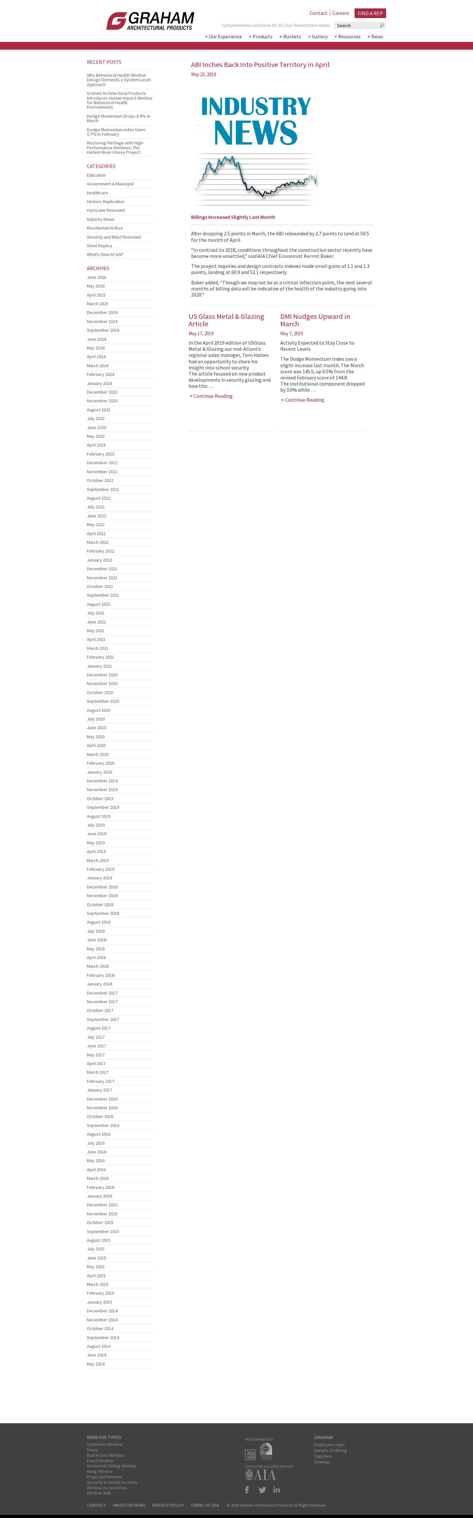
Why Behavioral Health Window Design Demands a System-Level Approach (119, 79)
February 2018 (100, 975)
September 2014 (103, 1337)
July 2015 (96, 1249)
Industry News (101, 219)
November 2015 (102, 1214)
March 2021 (97, 648)
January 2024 (99, 383)
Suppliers (323, 1456)
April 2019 (96, 851)
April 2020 (96, 745)
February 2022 (100, 551)
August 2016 (98, 1134)
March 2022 (97, 542)
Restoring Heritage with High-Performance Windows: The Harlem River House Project (115, 147)
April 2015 (96, 1275)
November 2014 (102, 1320)
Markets (292, 36)
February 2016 (100, 1187)
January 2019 (99, 878)
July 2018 (96, 931)
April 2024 (96, 356)
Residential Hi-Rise (105, 228)
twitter (262, 1490)
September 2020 (103, 701)
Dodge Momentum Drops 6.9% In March (118, 118)
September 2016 (103, 1125)
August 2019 (98, 816)
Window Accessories (107, 1488)
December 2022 (102, 462)
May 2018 (96, 949)
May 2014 (96, 1364)
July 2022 (96, 507)
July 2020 (96, 719)
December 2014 (102, 1311)
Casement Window (105, 1444)
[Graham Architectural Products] (140, 18)
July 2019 (96, 825)
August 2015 (98, 1240)
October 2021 (100, 586)
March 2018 (97, 966)
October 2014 (100, 1328)
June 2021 (96, 622)
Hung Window (100, 1471)
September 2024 (103, 330)
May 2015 (96, 1266)
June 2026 (96, 277)
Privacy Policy (168, 1505)
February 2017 (100, 1081)
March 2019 (97, 860)
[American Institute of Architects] (262, 1478)
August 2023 (98, 410)
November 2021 (102, 578)
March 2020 (97, 754)
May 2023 (96, 436)
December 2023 (102, 392)
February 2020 (100, 763)
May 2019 (96, 843)
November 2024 (102, 321)
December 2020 (102, 675)
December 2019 (102, 781)
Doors (92, 1450)
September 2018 (103, 913)
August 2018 (98, 922)
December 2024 (102, 312)
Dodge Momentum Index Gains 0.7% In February (116, 132)
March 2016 (97, 1178)
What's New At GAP (105, 254)
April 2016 (96, 1169)
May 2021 (96, 630)
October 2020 (100, 692)
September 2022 (103, 489)
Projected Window (104, 1477)
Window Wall (99, 1493)
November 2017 (102, 1001)
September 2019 (103, 807)
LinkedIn (275, 1490)
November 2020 (102, 683)
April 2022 (96, 533)
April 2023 (96, 445)
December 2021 (102, 569)
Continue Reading (213, 396)
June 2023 (96, 427)
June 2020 (96, 727)
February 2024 (100, 374)
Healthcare (97, 193)
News (377, 36)
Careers (340, 13)
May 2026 (96, 286)
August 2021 (98, 604)
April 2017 (96, 1063)
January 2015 (99, 1302)
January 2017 (99, 1090)
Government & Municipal (110, 184)
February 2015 (100, 1293)
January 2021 (99, 666)
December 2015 (102, 1205)
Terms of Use (204, 1505)
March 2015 (97, 1284)
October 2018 (100, 904)
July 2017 (96, 1037)
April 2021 (96, 639)
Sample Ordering (330, 1450)
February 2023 (100, 454)
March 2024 (97, 365)
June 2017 (96, 1046)
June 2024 (96, 339)
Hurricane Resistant (106, 210)
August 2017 (98, 1028)
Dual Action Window (105, 1455)
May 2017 (96, 1055)
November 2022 (102, 472)
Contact (319, 13)
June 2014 (96, 1355)
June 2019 (96, 834)
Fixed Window (100, 1461)
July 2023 (96, 418)
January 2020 (99, 772)
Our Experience (225, 36)
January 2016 (99, 1196)
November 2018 (102, 895)
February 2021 (100, 657)
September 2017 (103, 1019)
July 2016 (96, 1143)
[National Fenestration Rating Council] (268, 1458)
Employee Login (329, 1444)
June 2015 (96, 1258)
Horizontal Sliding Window (111, 1466)
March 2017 (97, 1072)
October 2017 (100, 1010)
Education (96, 175)
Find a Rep (370, 13)
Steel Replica (99, 246)
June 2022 (96, 516)
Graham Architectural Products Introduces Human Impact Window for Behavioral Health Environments (119, 100)
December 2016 (102, 1099)
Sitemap (322, 1462)
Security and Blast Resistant (114, 237)
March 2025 (97, 304)
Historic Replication (106, 201)
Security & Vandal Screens (112, 1482)
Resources (349, 36)
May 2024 (96, 348)
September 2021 (103, 595)
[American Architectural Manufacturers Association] (252, 1458)
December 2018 (102, 887)
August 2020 (98, 710)
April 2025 (96, 295)
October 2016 (100, 1116)
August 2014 (98, 1346)
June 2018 (96, 940)
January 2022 (99, 560)
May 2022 (96, 524)
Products (263, 36)
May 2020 (96, 736)
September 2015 (103, 1231)
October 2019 (100, 798)
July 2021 (96, 613)
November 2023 (102, 401)
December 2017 (102, 993)
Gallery (320, 36)
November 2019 (102, 789)
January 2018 (99, 984)
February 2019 (100, 869)
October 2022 (100, 480)
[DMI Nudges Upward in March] (120, 69)
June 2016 (96, 1152)
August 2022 (98, 498)
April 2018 (96, 957)
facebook (250, 1490)
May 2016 (96, 1160)
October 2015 (100, 1222)
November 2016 (102, 1108)
